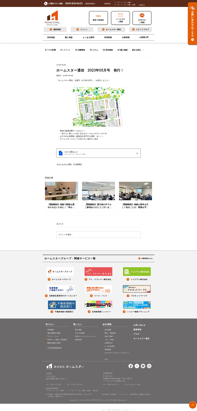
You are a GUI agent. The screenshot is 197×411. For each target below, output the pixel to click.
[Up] (192, 405)
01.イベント (65, 50)
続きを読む (136, 50)
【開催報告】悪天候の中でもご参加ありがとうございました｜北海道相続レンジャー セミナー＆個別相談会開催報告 (98, 206)
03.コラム (94, 50)
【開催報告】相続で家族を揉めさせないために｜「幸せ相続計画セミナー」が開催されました (61, 206)
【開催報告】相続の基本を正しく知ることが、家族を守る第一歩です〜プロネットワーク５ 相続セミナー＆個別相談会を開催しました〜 (135, 206)
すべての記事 (50, 50)
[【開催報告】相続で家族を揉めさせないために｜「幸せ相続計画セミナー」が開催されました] (61, 191)
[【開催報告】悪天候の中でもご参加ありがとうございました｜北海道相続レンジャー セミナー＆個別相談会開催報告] (98, 191)
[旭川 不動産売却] (130, 366)
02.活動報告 (80, 50)
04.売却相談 (108, 50)
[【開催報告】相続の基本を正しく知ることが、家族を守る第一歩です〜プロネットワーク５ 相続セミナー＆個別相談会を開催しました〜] (135, 191)
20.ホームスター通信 (64, 164)
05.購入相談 (122, 50)
